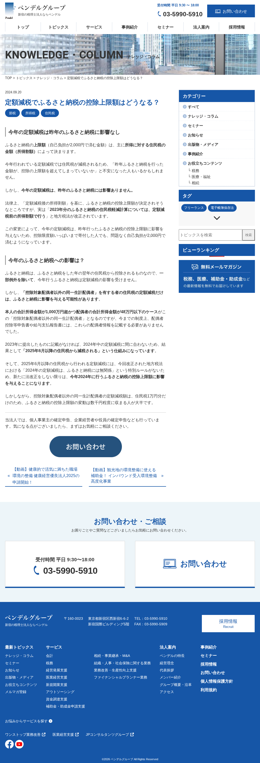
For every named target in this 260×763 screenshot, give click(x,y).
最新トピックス (19, 647)
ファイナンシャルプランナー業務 (120, 677)
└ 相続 (193, 183)
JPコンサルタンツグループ (107, 734)
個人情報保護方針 (217, 681)
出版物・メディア (19, 677)
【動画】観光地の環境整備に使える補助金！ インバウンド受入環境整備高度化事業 (124, 475)
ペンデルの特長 (172, 656)
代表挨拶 (167, 670)
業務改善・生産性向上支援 (115, 670)
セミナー (165, 27)
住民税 (50, 113)
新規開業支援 (56, 685)
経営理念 (167, 663)
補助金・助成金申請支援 (65, 706)
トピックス (58, 27)
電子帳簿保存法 (222, 208)
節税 (12, 113)
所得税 (30, 113)
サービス (94, 27)
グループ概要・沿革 (176, 685)
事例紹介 (130, 27)
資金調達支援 (56, 699)
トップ (23, 27)
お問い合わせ (213, 672)
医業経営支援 (56, 677)
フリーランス (194, 208)
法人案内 (201, 27)
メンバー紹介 (170, 677)
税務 (49, 663)
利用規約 (209, 690)
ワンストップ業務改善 (23, 734)
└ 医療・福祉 (199, 177)
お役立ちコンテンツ (21, 685)
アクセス (167, 692)
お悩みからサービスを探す (27, 721)
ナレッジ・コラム (19, 656)
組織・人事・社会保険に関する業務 (122, 663)
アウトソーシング (60, 692)
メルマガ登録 (15, 692)
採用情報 (237, 27)
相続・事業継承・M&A (112, 656)
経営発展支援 (56, 670)
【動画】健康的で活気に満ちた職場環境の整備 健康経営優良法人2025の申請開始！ (45, 475)
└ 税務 (193, 170)
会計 (49, 656)
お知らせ (12, 670)
